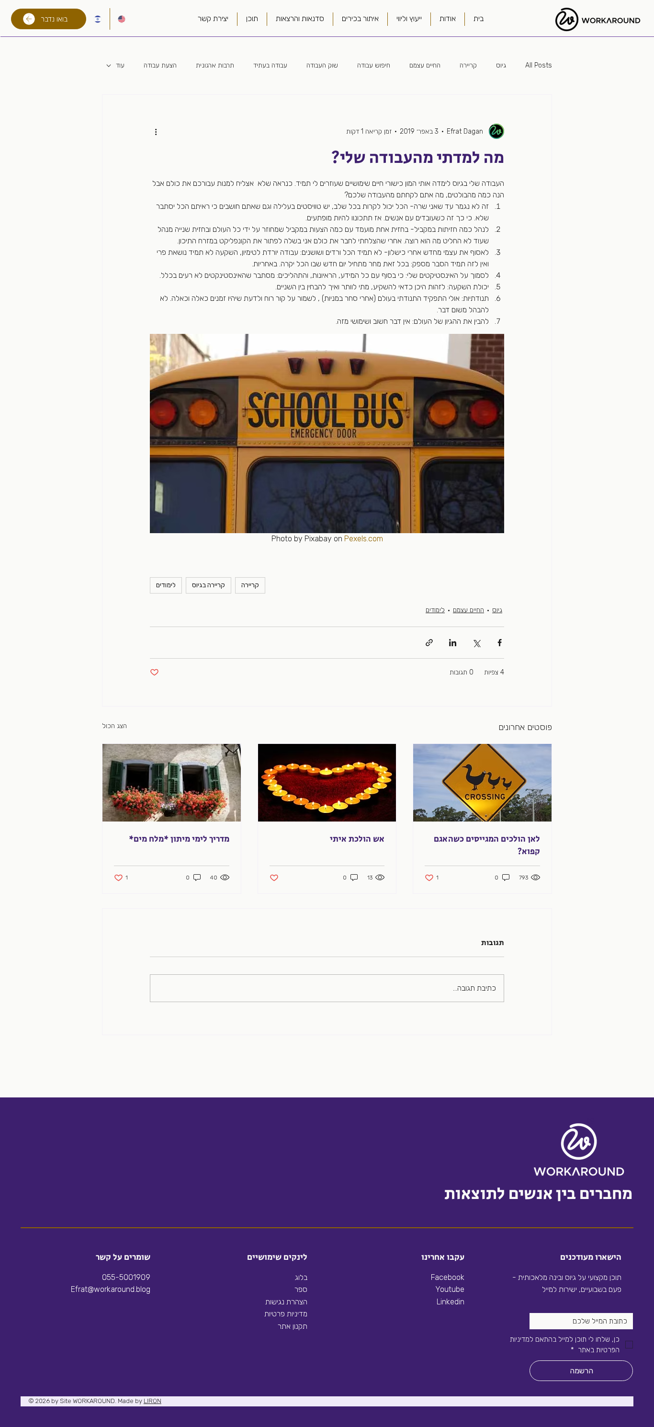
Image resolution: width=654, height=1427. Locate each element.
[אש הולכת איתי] (327, 783)
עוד (120, 65)
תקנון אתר (292, 1326)
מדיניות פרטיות (285, 1313)
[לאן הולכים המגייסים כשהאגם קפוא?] (482, 783)
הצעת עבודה (160, 65)
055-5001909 (126, 1277)
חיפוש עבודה (373, 65)
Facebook (447, 1277)
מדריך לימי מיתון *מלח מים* (179, 839)
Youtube (449, 1289)
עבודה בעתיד (270, 65)
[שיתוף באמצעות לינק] (429, 642)
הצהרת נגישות (286, 1301)
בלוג (301, 1277)
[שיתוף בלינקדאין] (452, 642)
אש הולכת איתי (357, 839)
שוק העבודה (322, 65)
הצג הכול (114, 726)
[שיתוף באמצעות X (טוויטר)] (476, 642)
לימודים (166, 585)
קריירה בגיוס (208, 585)
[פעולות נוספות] (155, 131)
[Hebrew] (98, 19)
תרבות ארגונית (215, 65)
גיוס (501, 65)
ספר (300, 1289)
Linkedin (449, 1301)
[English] (122, 19)
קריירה (468, 65)
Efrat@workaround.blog (110, 1289)
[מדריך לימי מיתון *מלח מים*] (171, 783)
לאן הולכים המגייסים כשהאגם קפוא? (487, 845)
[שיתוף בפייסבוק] (499, 642)
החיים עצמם (424, 65)
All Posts (538, 65)
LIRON (152, 1400)
